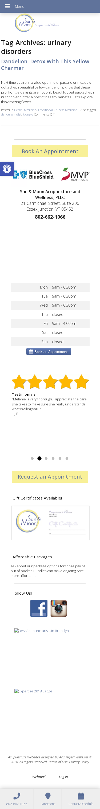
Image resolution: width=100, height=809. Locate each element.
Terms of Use (57, 761)
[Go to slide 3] (46, 458)
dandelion (8, 114)
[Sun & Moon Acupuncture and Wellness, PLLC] (50, 24)
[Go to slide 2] (39, 458)
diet (18, 114)
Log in (63, 776)
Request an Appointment (50, 476)
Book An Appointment (50, 151)
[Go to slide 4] (53, 458)
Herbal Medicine (25, 110)
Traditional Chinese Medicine (57, 110)
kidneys (28, 114)
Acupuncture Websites (24, 757)
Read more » (22, 452)
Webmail (38, 776)
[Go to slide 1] (32, 458)
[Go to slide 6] (67, 458)
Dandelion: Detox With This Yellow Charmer (45, 65)
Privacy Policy (79, 761)
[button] (7, 169)
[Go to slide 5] (60, 458)
